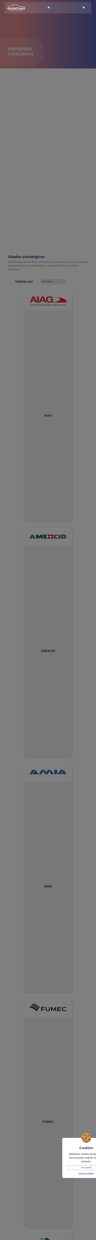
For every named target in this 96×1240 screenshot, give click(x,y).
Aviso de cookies (86, 1173)
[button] (54, 8)
